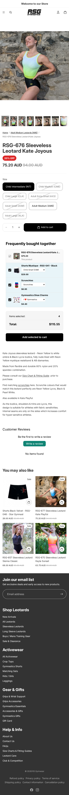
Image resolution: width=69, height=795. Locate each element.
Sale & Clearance (11, 641)
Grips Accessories (12, 701)
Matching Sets (10, 671)
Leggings (7, 680)
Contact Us (8, 741)
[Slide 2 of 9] (13, 121)
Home (5, 132)
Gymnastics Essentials (14, 706)
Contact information (32, 782)
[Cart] (65, 12)
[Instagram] (37, 790)
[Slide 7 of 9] (55, 121)
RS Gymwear (38, 771)
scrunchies (23, 385)
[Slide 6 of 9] (47, 121)
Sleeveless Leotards (13, 626)
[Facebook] (32, 790)
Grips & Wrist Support (14, 696)
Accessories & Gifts (13, 711)
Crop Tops (8, 661)
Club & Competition (13, 760)
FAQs (5, 746)
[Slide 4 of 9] (30, 121)
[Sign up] (61, 594)
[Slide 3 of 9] (22, 121)
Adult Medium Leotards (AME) (24, 132)
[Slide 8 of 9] (63, 121)
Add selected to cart (34, 337)
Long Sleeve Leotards (14, 631)
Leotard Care (9, 755)
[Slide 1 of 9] (5, 121)
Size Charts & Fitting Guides (17, 750)
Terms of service (50, 778)
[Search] (10, 12)
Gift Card (7, 720)
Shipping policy (13, 782)
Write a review (34, 443)
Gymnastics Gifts (11, 715)
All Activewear (10, 656)
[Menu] (3, 12)
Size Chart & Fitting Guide (35, 375)
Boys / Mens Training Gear (16, 636)
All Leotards (9, 621)
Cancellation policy (55, 782)
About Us (7, 736)
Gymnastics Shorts (12, 666)
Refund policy (17, 778)
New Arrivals (9, 616)
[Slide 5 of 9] (38, 121)
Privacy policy (33, 778)
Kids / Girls (8, 676)
